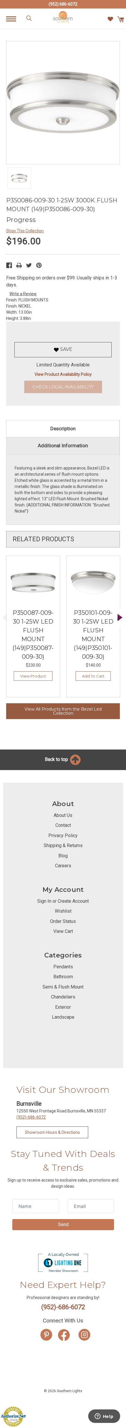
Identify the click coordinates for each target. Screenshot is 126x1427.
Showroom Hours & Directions (52, 1132)
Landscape (63, 1017)
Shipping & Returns (63, 845)
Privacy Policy (63, 835)
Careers (63, 865)
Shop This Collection (25, 230)
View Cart (63, 931)
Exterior (63, 1007)
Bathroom (63, 976)
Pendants (63, 966)
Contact (63, 825)
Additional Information (63, 445)
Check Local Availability (63, 387)
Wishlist (63, 911)
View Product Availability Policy (63, 374)
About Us (63, 815)
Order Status (63, 921)
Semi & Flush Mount (63, 987)
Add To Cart (93, 676)
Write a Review (23, 293)
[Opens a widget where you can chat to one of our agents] (104, 1416)
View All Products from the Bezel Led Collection (63, 711)
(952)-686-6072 (31, 1117)
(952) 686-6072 (63, 4)
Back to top (57, 759)
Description (63, 428)
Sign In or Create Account (63, 901)
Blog (63, 855)
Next (120, 618)
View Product (33, 676)
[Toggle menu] (14, 19)
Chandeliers (63, 997)
